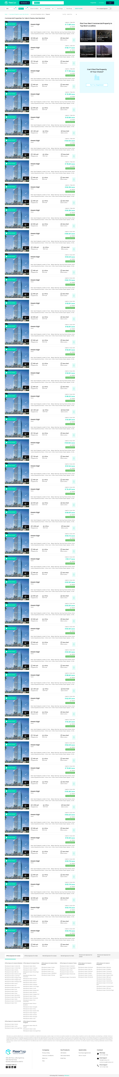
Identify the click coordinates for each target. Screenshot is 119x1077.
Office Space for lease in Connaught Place (13, 1028)
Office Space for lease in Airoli (48, 971)
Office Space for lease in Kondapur (85, 975)
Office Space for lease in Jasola (11, 1026)
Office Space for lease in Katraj (29, 1008)
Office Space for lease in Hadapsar (30, 984)
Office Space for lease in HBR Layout (104, 977)
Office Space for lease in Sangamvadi (31, 990)
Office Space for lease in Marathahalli (104, 981)
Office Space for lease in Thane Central (68, 977)
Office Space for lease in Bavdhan (30, 992)
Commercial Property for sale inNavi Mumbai (19, 14)
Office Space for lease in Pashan (29, 996)
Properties (93, 2)
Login (110, 2)
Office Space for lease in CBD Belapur (49, 973)
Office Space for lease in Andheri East (12, 966)
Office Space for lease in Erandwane (30, 998)
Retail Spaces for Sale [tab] (67, 956)
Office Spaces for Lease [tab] (13, 956)
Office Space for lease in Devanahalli (104, 973)
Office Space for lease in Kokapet (85, 973)
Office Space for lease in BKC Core (11, 972)
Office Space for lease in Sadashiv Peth (31, 1010)
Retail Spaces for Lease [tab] (50, 956)
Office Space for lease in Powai (11, 993)
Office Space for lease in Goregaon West (13, 977)
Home (6, 14)
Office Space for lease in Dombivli (67, 972)
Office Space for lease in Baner (29, 966)
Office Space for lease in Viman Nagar (31, 986)
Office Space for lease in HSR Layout (104, 988)
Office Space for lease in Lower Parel (12, 975)
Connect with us (11, 1065)
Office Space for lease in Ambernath (67, 966)
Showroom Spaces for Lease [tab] (85, 955)
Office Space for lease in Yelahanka (104, 967)
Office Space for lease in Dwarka (11, 1024)
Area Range (60, 8)
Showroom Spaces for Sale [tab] (103, 955)
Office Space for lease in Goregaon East (13, 979)
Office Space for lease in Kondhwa (30, 978)
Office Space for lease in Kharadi (30, 980)
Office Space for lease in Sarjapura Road (105, 975)
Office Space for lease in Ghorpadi (30, 1016)
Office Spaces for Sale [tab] (31, 956)
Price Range (69, 8)
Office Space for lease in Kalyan (66, 970)
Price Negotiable (70, 29)
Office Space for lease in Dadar (11, 999)
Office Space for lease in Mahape (48, 975)
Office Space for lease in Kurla (11, 989)
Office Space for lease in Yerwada (30, 1014)
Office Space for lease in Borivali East (12, 987)
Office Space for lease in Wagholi (30, 1012)
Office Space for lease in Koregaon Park (31, 994)
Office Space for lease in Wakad (29, 970)
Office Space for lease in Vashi (48, 969)
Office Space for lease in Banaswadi (104, 979)
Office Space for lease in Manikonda (85, 977)
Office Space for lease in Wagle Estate (67, 968)
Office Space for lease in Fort (10, 985)
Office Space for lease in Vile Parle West (13, 1001)
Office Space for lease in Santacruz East (13, 973)
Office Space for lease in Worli (11, 1003)
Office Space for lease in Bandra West (12, 997)
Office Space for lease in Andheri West (12, 968)
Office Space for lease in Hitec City (85, 969)
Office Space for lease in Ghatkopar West (13, 981)
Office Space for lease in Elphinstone (12, 995)
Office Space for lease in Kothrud (30, 982)
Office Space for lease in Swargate (30, 1007)
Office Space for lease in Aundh (29, 988)
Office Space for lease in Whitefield (104, 969)
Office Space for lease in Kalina (11, 983)
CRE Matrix (66, 1075)
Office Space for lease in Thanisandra (104, 971)
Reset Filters (78, 8)
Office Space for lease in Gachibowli (85, 967)
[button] (39, 3)
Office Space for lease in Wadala (11, 970)
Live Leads (101, 2)
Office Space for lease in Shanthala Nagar (105, 990)
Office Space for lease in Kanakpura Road (105, 986)
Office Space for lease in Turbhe (48, 967)
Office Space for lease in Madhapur (85, 971)
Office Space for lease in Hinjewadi (30, 968)
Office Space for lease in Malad (11, 991)
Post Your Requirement (97, 85)
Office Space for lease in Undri (29, 1018)
